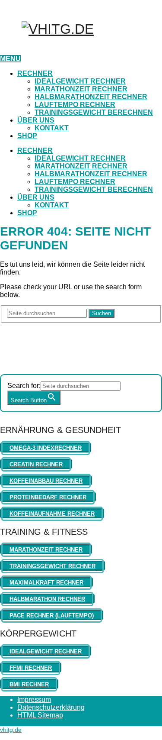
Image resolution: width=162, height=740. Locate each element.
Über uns (35, 120)
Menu (10, 58)
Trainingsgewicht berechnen (94, 112)
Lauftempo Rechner (75, 104)
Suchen (101, 313)
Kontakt (52, 128)
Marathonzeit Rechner (81, 89)
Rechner (35, 73)
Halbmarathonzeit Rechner (91, 96)
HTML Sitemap (40, 715)
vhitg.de (11, 729)
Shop (27, 135)
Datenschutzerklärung (51, 707)
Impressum (34, 699)
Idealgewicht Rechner (80, 81)
